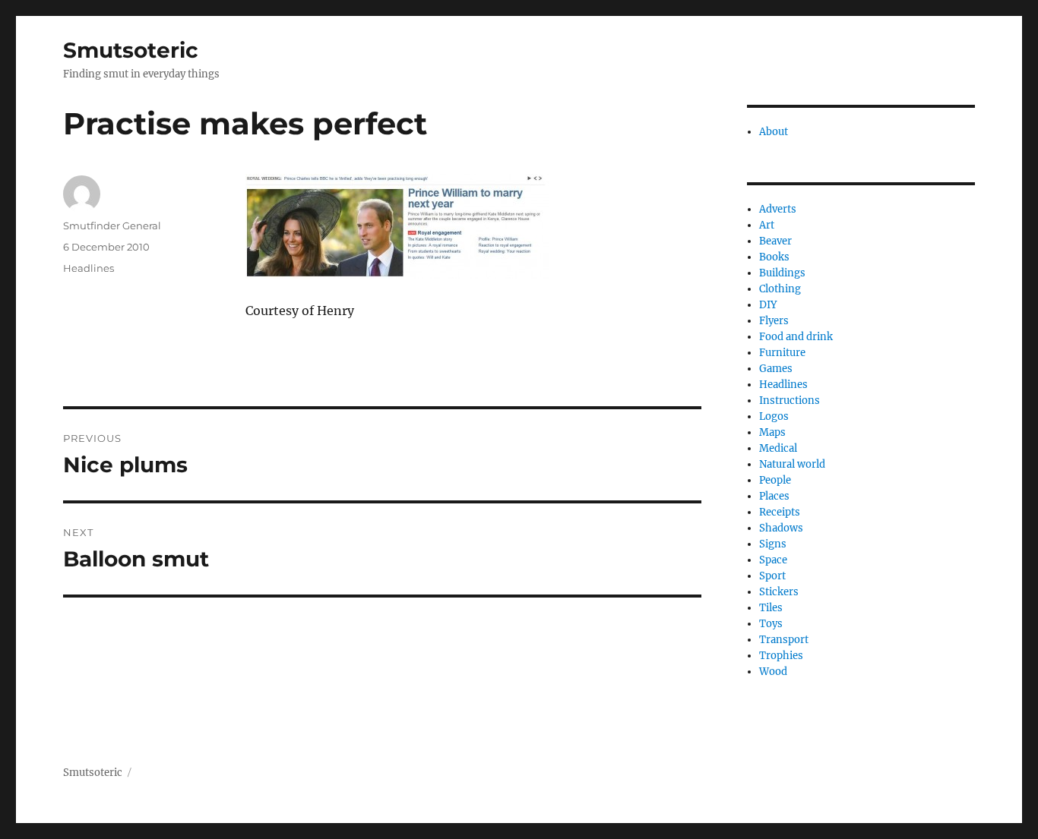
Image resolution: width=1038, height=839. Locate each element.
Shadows (781, 528)
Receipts (779, 512)
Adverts (777, 209)
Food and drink (796, 336)
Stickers (779, 591)
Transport (784, 639)
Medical (778, 448)
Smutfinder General (112, 225)
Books (774, 257)
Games (776, 368)
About (773, 131)
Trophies (781, 655)
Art (766, 225)
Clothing (780, 288)
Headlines (88, 268)
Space (773, 560)
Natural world (792, 464)
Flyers (774, 320)
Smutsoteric (130, 50)
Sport (772, 575)
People (775, 480)
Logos (774, 416)
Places (774, 496)
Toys (771, 623)
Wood (773, 671)
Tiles (771, 607)
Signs (772, 544)
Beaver (775, 241)
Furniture (782, 352)
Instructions (789, 400)
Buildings (782, 273)
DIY (768, 304)
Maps (772, 432)
